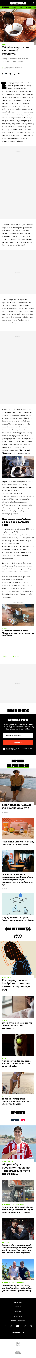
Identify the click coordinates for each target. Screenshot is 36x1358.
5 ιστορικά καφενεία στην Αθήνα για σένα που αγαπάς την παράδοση (18, 633)
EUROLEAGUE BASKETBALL (13, 1204)
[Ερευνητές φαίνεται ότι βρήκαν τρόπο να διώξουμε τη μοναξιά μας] (18, 959)
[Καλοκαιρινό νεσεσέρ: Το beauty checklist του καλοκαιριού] (18, 828)
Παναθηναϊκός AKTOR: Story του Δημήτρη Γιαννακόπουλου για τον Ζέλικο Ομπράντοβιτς (17, 1288)
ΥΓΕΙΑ (4, 1020)
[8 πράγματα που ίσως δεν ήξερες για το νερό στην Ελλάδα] (18, 904)
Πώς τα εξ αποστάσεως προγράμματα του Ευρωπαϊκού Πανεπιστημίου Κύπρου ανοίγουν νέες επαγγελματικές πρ (17, 880)
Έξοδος (28, 7)
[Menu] (3, 3)
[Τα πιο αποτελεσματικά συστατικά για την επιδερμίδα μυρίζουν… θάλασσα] (18, 1083)
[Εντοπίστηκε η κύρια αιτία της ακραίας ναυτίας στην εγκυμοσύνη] (18, 1007)
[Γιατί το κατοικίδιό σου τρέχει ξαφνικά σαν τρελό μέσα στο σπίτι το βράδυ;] (18, 1045)
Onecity (5, 7)
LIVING (5, 1058)
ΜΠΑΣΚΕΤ (6, 1242)
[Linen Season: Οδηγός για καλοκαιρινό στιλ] (18, 786)
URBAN (5, 628)
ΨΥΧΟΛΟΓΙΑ (7, 977)
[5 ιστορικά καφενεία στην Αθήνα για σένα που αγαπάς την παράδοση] (18, 615)
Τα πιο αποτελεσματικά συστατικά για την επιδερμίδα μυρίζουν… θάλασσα (16, 1101)
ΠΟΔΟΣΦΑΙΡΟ (7, 1161)
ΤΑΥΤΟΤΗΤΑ (18, 1307)
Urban (14, 7)
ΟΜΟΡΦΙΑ (6, 1096)
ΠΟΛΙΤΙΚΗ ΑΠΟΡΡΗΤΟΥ (18, 1321)
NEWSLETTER (18, 1333)
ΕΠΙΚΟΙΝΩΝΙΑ (18, 1302)
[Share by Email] (18, 73)
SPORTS (18, 1113)
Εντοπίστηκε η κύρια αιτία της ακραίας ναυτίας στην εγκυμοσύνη (17, 1025)
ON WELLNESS (18, 929)
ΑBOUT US (18, 1311)
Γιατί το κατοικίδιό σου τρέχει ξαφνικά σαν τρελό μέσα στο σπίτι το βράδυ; (16, 1063)
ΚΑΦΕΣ (5, 44)
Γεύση (21, 7)
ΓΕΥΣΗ (6, 656)
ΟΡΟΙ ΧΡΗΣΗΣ (18, 1316)
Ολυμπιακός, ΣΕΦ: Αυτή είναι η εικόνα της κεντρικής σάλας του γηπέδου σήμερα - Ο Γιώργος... (18, 1209)
